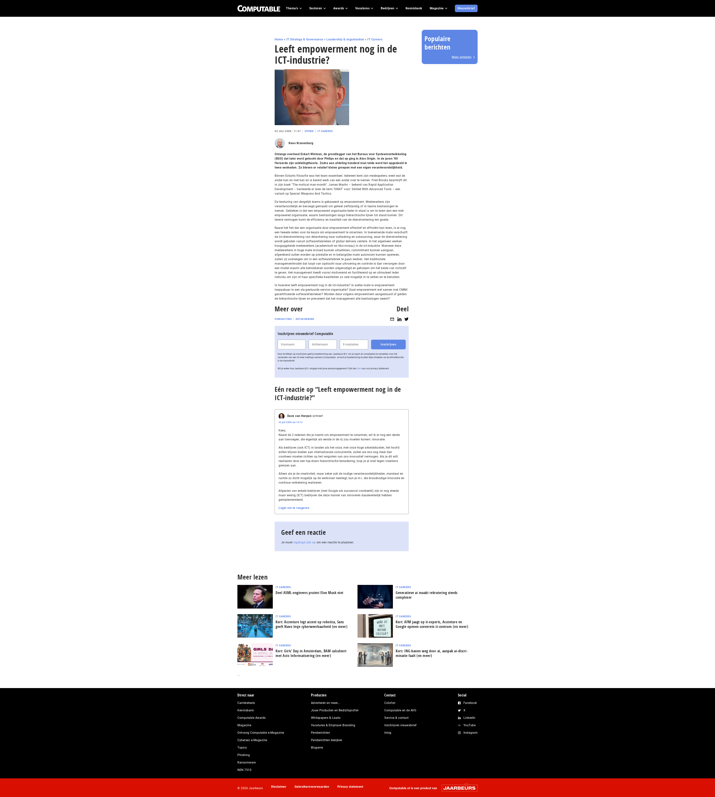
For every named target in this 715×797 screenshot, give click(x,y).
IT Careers (374, 39)
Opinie (309, 131)
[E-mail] (392, 319)
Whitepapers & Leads (326, 718)
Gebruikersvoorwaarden (312, 786)
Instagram (470, 732)
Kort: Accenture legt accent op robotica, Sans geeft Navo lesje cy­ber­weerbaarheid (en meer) (311, 624)
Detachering (305, 318)
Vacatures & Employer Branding (333, 725)
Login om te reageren (294, 508)
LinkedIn (469, 718)
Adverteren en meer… (325, 703)
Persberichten (320, 732)
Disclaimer (278, 786)
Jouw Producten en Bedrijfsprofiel (335, 710)
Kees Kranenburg (301, 143)
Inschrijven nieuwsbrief (400, 725)
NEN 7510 (244, 770)
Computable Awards (251, 718)
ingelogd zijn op (304, 542)
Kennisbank (245, 710)
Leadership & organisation (345, 39)
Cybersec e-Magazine (252, 740)
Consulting (283, 318)
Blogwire (317, 747)
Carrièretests (246, 703)
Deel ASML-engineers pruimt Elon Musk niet (309, 592)
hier (359, 368)
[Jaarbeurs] (458, 788)
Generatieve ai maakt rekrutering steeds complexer (426, 595)
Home (279, 39)
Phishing (243, 755)
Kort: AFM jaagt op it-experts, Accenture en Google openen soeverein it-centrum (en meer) (432, 624)
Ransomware (246, 762)
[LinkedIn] (399, 319)
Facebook (470, 703)
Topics (242, 747)
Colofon (389, 703)
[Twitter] (406, 319)
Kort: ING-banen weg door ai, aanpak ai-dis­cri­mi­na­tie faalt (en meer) (432, 653)
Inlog (387, 732)
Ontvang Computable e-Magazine (260, 732)
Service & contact (396, 718)
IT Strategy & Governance (304, 39)
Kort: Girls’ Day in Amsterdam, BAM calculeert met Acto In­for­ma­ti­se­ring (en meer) (311, 653)
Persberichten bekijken (326, 740)
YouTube (469, 725)
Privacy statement (350, 786)
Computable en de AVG (400, 710)
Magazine (244, 725)
